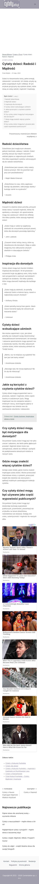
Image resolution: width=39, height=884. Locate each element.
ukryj (15, 96)
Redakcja (32, 861)
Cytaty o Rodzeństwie (13, 774)
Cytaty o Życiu (7, 60)
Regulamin (13, 865)
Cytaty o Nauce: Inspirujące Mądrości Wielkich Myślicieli (10, 793)
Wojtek (8, 73)
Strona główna (24, 865)
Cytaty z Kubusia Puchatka (15, 763)
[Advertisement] (19, 29)
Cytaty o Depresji (30, 790)
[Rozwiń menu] (35, 4)
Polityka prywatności (19, 861)
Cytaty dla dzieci (11, 766)
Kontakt (6, 861)
